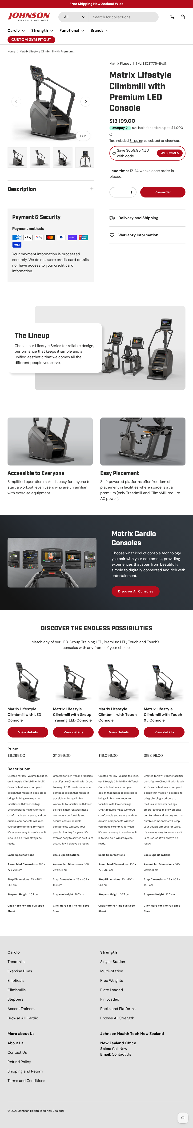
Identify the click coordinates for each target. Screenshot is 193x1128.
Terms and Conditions (26, 1080)
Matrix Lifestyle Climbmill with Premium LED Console (48, 51)
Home (11, 51)
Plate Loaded (111, 989)
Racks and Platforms (118, 1008)
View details (28, 732)
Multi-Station (111, 971)
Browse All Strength (117, 1018)
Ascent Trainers (21, 1008)
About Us (16, 1043)
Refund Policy (19, 1061)
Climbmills (17, 989)
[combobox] (108, 17)
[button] (182, 17)
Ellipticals (16, 980)
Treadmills (16, 961)
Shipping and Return (25, 1071)
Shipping (136, 140)
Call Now (119, 1048)
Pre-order (163, 192)
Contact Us (17, 1052)
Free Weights (111, 980)
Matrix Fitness (120, 63)
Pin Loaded (109, 999)
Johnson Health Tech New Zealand (41, 1111)
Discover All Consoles (135, 591)
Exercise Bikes (20, 971)
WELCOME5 (170, 153)
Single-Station (112, 961)
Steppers (15, 999)
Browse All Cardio (23, 1018)
